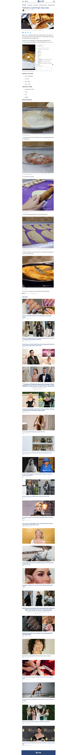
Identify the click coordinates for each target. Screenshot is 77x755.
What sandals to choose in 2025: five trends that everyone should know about (36, 452)
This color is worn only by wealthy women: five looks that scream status (35, 496)
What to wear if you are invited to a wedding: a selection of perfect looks (36, 721)
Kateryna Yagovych (28, 9)
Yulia (37, 42)
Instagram (24, 42)
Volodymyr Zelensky (51, 5)
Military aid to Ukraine (43, 5)
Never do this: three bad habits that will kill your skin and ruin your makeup (36, 655)
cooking (28, 40)
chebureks (27, 35)
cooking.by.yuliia (49, 42)
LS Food (32, 9)
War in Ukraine (30, 5)
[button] (37, 21)
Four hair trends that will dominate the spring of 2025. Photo (33, 431)
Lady (23, 318)
